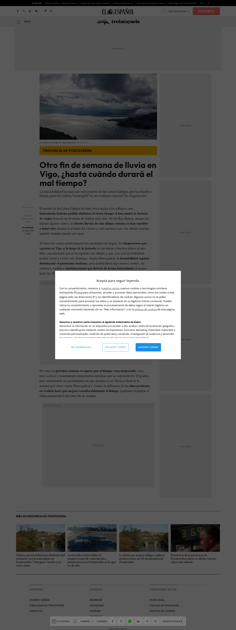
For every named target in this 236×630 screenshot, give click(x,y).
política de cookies (146, 309)
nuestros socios (110, 288)
